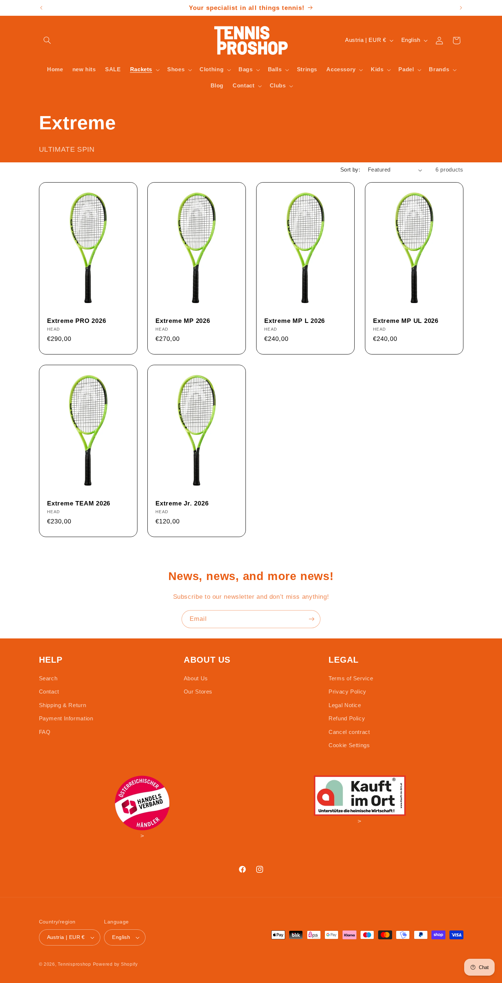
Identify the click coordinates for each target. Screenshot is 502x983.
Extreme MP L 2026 (294, 320)
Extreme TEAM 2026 (78, 503)
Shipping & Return (62, 705)
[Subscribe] (311, 619)
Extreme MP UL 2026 (405, 320)
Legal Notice (345, 705)
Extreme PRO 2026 (76, 320)
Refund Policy (347, 718)
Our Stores (198, 692)
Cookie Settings (349, 745)
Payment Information (66, 718)
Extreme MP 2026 (182, 320)
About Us (196, 678)
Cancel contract (349, 732)
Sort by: (350, 170)
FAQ (45, 732)
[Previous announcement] (41, 7)
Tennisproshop (74, 964)
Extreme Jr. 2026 (181, 503)
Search (48, 678)
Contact (49, 692)
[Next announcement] (461, 7)
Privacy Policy (347, 692)
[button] (47, 40)
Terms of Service (351, 678)
